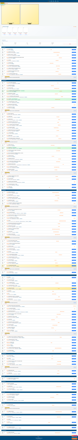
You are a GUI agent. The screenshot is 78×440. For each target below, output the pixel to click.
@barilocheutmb (16, 348)
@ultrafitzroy (14, 232)
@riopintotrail (13, 417)
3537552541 (13, 105)
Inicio (48, 1)
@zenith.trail (14, 148)
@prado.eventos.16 (18, 74)
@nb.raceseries (13, 94)
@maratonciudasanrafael (14, 66)
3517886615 (18, 125)
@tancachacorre (13, 263)
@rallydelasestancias (14, 218)
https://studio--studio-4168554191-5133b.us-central (16, 306)
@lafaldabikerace (13, 252)
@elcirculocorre (14, 317)
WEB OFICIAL (74, 49)
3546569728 (20, 337)
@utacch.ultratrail (17, 221)
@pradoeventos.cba (13, 74)
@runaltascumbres (15, 400)
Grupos (53, 1)
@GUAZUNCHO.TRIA (13, 125)
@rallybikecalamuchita (15, 83)
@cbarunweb (18, 55)
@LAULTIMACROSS (13, 364)
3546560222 (27, 221)
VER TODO (74, 26)
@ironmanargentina (14, 283)
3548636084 (17, 417)
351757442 (18, 148)
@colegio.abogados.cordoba (19, 182)
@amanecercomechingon (22, 221)
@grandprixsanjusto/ (14, 102)
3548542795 (17, 364)
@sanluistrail (15, 117)
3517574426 (20, 400)
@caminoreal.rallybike (15, 114)
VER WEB (4, 34)
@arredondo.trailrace (17, 159)
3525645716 (18, 218)
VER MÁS (75, 77)
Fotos (50, 1)
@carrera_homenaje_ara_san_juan (15, 337)
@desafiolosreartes (14, 167)
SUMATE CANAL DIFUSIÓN (74, 435)
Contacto (58, 1)
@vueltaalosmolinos (12, 384)
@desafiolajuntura (13, 170)
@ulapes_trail (12, 325)
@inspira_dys (14, 136)
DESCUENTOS (2, 4)
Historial (55, 1)
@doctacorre (15, 241)
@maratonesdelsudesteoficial (14, 198)
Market (51, 1)
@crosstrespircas (14, 179)
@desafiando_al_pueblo (15, 55)
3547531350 (13, 133)
